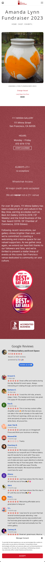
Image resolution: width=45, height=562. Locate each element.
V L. (9, 508)
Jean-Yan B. (12, 425)
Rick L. (10, 497)
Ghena (10, 474)
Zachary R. (12, 530)
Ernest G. (11, 376)
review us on (25, 365)
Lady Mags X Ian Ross (22, 94)
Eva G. (10, 404)
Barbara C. (12, 390)
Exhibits (28, 24)
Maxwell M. (12, 436)
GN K (10, 485)
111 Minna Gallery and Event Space (24, 351)
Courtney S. (12, 445)
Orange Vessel (22, 91)
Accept (22, 556)
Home (14, 24)
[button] (42, 538)
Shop (20, 24)
